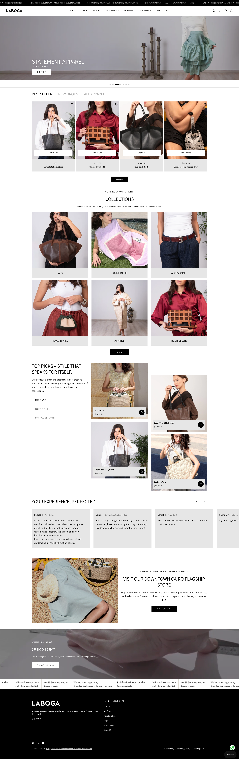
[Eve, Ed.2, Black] (141, 130)
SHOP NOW (36, 719)
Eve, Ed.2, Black (141, 167)
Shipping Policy (183, 748)
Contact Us (107, 730)
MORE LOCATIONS (164, 608)
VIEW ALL (119, 179)
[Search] (213, 10)
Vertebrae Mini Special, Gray (186, 167)
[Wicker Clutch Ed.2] (97, 130)
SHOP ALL (119, 352)
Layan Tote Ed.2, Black (53, 167)
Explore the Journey (45, 665)
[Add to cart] (142, 412)
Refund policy (198, 748)
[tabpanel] (119, 136)
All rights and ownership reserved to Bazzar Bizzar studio (69, 748)
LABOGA (106, 706)
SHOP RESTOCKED (44, 75)
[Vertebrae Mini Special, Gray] (185, 130)
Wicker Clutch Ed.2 (97, 167)
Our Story (107, 711)
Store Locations (109, 716)
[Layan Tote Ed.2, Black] (53, 130)
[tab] (42, 93)
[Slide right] (204, 501)
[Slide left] (197, 501)
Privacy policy (168, 748)
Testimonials (108, 725)
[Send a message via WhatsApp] (232, 748)
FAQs (105, 720)
